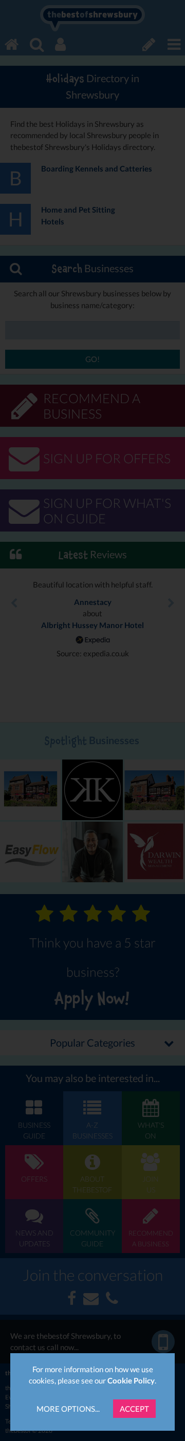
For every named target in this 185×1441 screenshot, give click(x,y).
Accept (134, 1408)
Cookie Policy (131, 1380)
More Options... (68, 1408)
